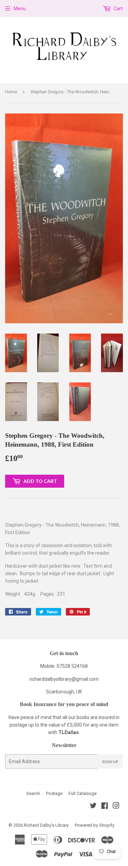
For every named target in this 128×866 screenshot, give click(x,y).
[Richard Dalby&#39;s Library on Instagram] (116, 806)
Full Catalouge (83, 793)
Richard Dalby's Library (46, 825)
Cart (118, 8)
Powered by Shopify (94, 825)
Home (11, 91)
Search (33, 793)
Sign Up (110, 761)
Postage (54, 793)
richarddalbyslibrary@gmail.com (64, 679)
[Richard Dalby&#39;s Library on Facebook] (104, 806)
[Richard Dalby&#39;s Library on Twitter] (93, 806)
